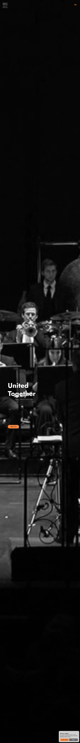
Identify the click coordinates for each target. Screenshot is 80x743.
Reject (73, 739)
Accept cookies (64, 739)
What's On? (13, 426)
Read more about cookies (65, 736)
